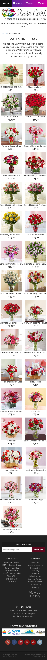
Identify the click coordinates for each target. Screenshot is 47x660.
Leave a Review (35, 579)
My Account (35, 584)
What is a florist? (35, 581)
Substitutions (35, 576)
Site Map (35, 587)
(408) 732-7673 (10, 573)
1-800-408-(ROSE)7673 (13, 576)
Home (4, 33)
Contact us (35, 568)
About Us (35, 562)
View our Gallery (35, 594)
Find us (11, 581)
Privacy (35, 573)
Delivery (35, 570)
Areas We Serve (35, 565)
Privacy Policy (12, 656)
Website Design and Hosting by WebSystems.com (35, 655)
